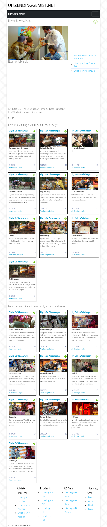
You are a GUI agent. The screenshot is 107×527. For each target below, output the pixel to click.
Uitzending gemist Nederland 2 (24, 507)
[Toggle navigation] (95, 14)
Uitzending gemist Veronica (71, 510)
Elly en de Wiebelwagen (20, 20)
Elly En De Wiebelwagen (18, 130)
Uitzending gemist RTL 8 (47, 518)
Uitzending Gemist (16, 14)
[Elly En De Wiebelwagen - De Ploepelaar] (22, 270)
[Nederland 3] (95, 21)
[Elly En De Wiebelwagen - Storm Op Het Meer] (22, 321)
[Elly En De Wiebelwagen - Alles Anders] (85, 321)
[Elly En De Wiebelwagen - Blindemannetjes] (53, 321)
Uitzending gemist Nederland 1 (24, 499)
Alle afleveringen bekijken (16, 167)
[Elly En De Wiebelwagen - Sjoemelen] (22, 408)
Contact (91, 501)
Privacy (90, 509)
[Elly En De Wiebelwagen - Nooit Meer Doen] (22, 365)
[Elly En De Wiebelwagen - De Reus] (22, 227)
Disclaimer (91, 505)
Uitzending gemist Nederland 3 (84, 70)
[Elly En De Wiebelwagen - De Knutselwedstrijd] (53, 139)
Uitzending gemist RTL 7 (47, 510)
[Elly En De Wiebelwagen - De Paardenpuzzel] (85, 183)
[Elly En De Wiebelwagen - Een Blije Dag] (53, 227)
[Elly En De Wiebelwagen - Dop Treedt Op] (53, 183)
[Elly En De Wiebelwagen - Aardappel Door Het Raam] (22, 139)
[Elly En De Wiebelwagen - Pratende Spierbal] (22, 183)
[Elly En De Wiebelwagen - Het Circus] (85, 408)
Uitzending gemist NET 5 (71, 494)
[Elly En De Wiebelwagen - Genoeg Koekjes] (53, 408)
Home (90, 497)
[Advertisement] (38, 83)
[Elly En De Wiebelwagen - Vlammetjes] (22, 452)
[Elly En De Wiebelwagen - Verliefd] (85, 365)
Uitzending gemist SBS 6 (71, 502)
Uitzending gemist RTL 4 (47, 494)
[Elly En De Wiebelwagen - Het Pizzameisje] (85, 227)
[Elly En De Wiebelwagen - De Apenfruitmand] (85, 139)
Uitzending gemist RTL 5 (47, 502)
